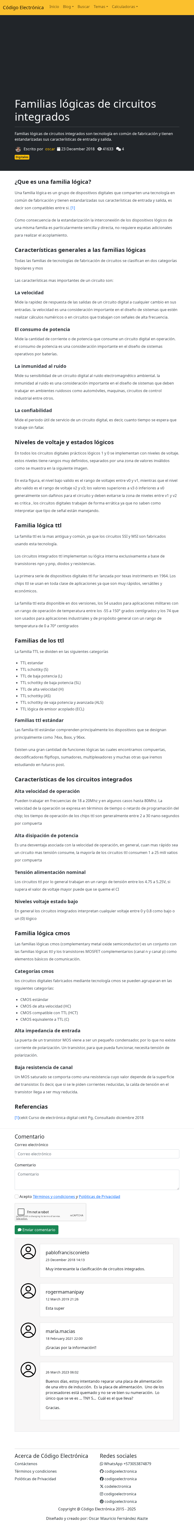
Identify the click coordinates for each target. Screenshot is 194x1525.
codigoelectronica (120, 1471)
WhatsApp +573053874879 (127, 1463)
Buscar (84, 6)
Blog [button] (67, 6)
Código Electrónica (23, 7)
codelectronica (117, 1486)
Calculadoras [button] (123, 6)
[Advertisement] (97, 62)
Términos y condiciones (36, 1471)
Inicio (54, 6)
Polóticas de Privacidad (35, 1478)
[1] (73, 207)
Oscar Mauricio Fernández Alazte (118, 1518)
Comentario (25, 1165)
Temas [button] (99, 6)
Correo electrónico (31, 1144)
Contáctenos (26, 1463)
